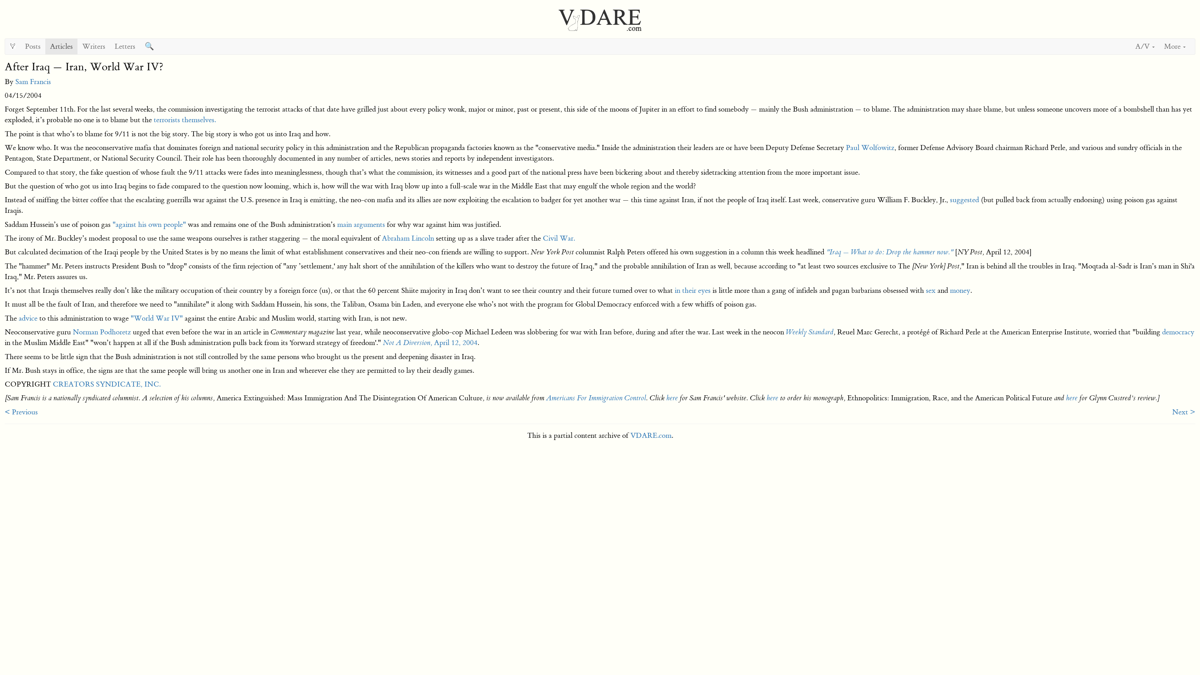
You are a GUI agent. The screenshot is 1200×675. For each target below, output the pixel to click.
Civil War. (559, 238)
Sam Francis (33, 81)
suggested (964, 199)
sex (931, 290)
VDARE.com (651, 435)
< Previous (21, 412)
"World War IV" (157, 318)
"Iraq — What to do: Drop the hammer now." (889, 252)
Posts (33, 46)
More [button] (1173, 46)
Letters (125, 46)
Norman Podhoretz (102, 332)
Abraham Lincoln (408, 238)
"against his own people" (149, 224)
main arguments (361, 224)
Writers (93, 46)
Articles (61, 46)
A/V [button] (1143, 46)
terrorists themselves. (185, 119)
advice (28, 318)
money (960, 290)
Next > (1183, 412)
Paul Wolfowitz (870, 147)
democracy (1178, 332)
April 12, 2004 (430, 342)
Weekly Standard (809, 332)
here (672, 398)
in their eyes (693, 290)
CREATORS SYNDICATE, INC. (107, 384)
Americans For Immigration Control (596, 398)
